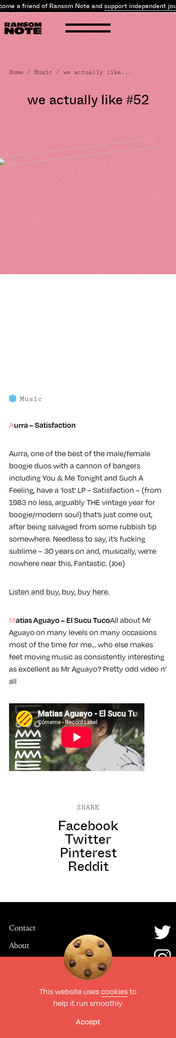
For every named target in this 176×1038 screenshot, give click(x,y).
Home (16, 72)
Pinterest (88, 853)
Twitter (88, 839)
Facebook (88, 826)
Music (43, 72)
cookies (114, 991)
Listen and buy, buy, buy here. (59, 591)
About (19, 945)
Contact (22, 928)
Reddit (88, 866)
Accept (88, 1021)
